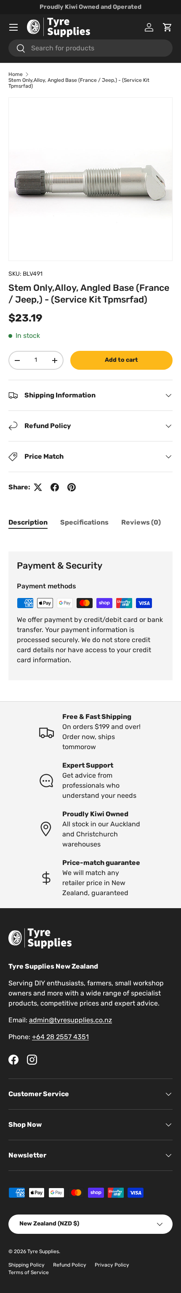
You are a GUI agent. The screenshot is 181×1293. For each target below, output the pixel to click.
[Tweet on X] (37, 487)
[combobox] (90, 48)
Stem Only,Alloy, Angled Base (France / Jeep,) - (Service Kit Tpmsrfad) (78, 83)
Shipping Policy (26, 1265)
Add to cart (121, 359)
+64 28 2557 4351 (60, 1037)
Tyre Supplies (43, 1251)
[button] (167, 27)
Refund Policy (69, 1265)
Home (15, 74)
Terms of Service (28, 1272)
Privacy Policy (112, 1265)
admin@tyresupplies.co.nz (70, 1020)
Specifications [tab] (84, 522)
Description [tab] (28, 522)
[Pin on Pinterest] (71, 487)
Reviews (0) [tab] (141, 522)
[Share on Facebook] (54, 487)
